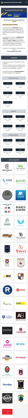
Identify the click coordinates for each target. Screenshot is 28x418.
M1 (8, 140)
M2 (20, 140)
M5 (20, 126)
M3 (8, 149)
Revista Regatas (19, 71)
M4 (20, 149)
